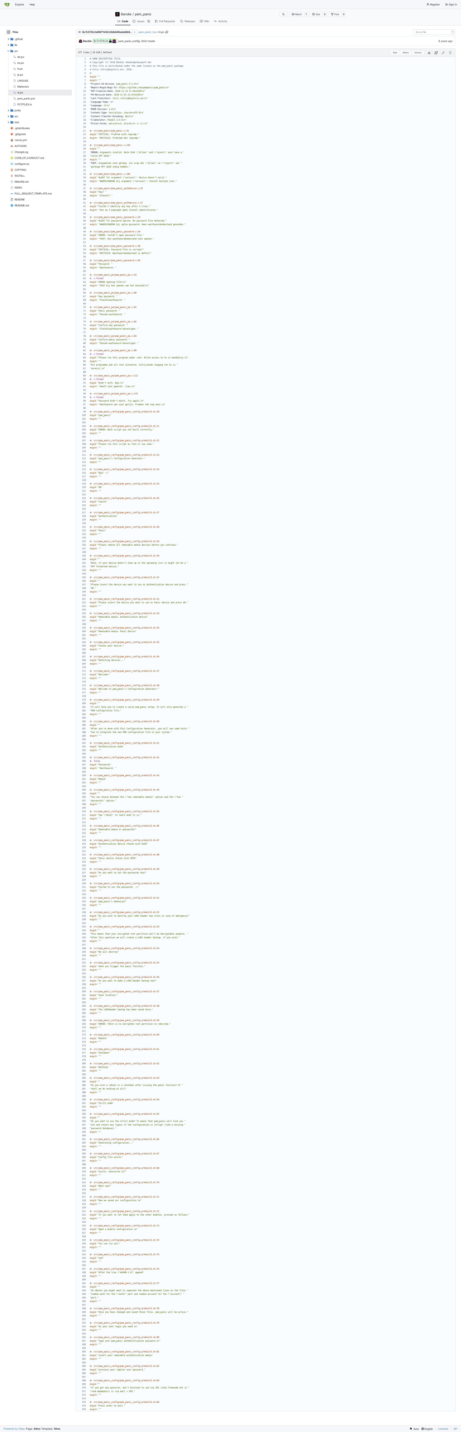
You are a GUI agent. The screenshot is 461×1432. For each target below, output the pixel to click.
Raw (395, 52)
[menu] (414, 1428)
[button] (297, 14)
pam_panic (143, 14)
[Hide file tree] (8, 32)
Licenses (443, 1428)
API (455, 1428)
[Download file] (429, 53)
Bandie (126, 14)
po (154, 31)
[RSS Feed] (283, 14)
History (418, 52)
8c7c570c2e (101, 41)
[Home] (7, 4)
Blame (406, 52)
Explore (19, 4)
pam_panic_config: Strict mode (136, 40)
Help (32, 4)
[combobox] (434, 32)
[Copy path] (166, 32)
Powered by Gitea (14, 1428)
